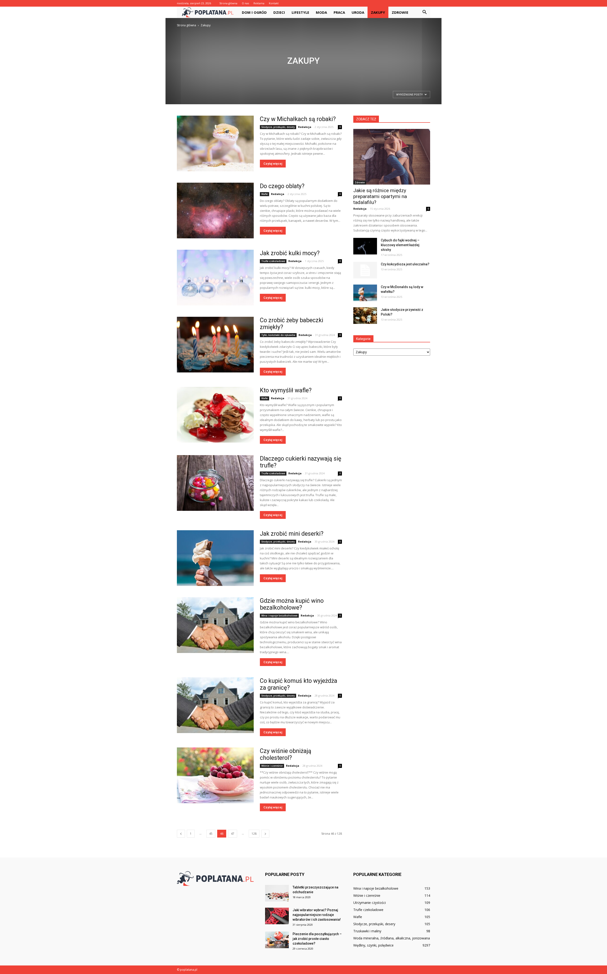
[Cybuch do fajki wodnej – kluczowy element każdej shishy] (365, 246)
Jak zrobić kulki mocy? (290, 253)
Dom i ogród (254, 12)
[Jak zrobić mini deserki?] (215, 558)
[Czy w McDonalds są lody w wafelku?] (365, 293)
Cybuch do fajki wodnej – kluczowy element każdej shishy (400, 245)
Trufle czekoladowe (273, 261)
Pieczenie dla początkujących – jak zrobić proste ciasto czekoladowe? (317, 938)
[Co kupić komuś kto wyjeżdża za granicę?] (215, 705)
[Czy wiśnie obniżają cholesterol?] (215, 775)
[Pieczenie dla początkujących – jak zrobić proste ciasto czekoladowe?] (277, 940)
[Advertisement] (303, 63)
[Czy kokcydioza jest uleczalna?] (365, 270)
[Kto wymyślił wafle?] (215, 415)
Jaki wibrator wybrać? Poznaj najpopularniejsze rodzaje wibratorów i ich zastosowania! (317, 914)
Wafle (264, 194)
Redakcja (304, 127)
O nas (245, 3)
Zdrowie (400, 12)
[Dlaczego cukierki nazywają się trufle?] (215, 483)
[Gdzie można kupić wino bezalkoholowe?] (215, 625)
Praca (339, 12)
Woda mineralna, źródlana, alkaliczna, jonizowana (391, 938)
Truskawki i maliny (367, 931)
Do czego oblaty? (282, 186)
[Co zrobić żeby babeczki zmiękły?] (215, 344)
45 (210, 834)
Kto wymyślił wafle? (286, 390)
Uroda (358, 12)
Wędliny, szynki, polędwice (373, 945)
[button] (424, 12)
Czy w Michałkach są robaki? (298, 119)
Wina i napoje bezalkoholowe (279, 615)
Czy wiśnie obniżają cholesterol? (285, 754)
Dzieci (279, 12)
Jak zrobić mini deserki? (291, 533)
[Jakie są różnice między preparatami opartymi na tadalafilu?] (391, 157)
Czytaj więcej (272, 163)
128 (254, 834)
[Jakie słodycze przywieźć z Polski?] (365, 315)
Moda (321, 12)
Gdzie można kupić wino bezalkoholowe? (292, 604)
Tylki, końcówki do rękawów (278, 335)
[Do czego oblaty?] (215, 210)
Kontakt (274, 3)
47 (232, 834)
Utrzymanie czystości (369, 902)
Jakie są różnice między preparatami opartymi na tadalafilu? (380, 196)
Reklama (258, 3)
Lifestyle (300, 12)
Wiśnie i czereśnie (272, 765)
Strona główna (228, 3)
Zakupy (378, 12)
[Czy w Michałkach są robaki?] (215, 143)
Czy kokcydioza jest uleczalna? (405, 264)
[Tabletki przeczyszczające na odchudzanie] (277, 893)
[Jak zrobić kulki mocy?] (215, 277)
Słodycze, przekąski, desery (278, 127)
